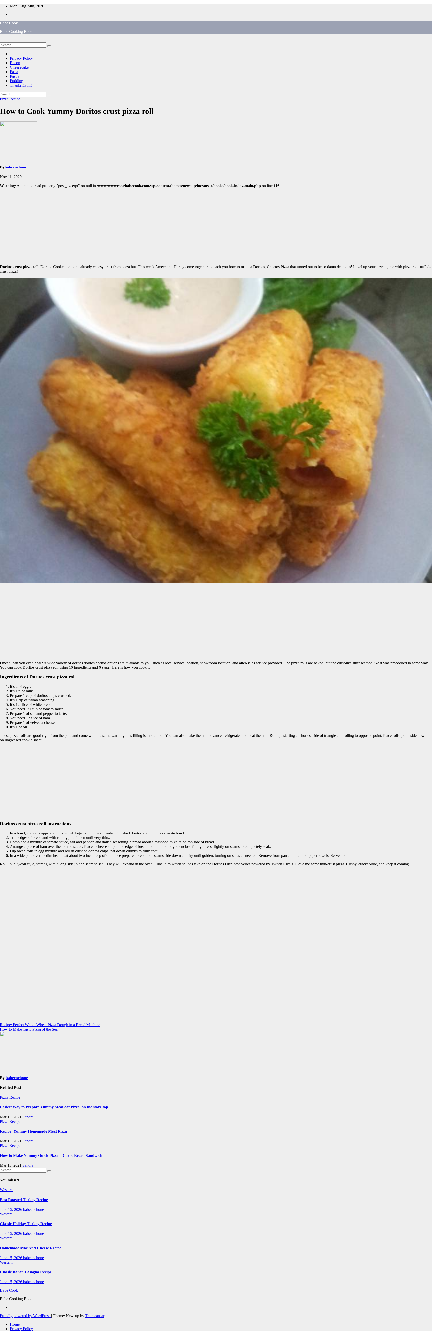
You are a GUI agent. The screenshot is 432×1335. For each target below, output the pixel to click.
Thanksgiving (21, 85)
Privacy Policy (21, 58)
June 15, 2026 (11, 1209)
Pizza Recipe (10, 99)
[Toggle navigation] (2, 41)
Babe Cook (9, 23)
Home (15, 1324)
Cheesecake (19, 67)
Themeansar (94, 1316)
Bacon (15, 63)
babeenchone (16, 167)
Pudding (16, 81)
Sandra (28, 1117)
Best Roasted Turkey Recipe (24, 1200)
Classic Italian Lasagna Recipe (26, 1272)
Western (6, 1190)
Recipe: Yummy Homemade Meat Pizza (33, 1131)
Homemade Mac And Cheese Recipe (31, 1248)
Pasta (14, 72)
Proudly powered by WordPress (25, 1316)
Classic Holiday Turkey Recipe (26, 1224)
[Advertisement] (216, 226)
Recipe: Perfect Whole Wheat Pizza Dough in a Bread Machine (50, 1025)
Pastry (15, 76)
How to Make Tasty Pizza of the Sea (29, 1029)
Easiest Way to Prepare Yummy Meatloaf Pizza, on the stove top (54, 1107)
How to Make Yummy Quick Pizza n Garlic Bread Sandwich (51, 1155)
